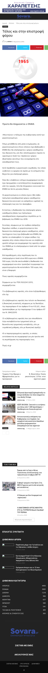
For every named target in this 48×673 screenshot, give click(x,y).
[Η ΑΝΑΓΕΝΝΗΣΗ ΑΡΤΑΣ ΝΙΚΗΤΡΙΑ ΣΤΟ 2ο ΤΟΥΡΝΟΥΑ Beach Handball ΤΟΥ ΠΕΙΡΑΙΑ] (8, 511)
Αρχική (4, 23)
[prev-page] (3, 432)
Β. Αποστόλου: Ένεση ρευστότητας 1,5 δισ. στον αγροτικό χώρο (35, 376)
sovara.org (20, 400)
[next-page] (7, 432)
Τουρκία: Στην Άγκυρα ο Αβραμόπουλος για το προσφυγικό (11, 376)
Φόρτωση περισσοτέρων (23, 520)
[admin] (3, 41)
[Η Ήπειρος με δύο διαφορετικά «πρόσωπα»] (8, 498)
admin (9, 41)
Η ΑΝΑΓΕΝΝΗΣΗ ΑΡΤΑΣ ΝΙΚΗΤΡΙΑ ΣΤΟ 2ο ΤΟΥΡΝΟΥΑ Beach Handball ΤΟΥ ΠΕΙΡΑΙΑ (30, 510)
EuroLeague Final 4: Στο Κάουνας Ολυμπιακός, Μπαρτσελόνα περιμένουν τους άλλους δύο (28, 558)
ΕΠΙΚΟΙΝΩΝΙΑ (24, 666)
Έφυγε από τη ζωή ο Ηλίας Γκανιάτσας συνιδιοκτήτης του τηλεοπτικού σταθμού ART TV (29, 472)
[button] (4, 17)
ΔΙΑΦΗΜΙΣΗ (36, 664)
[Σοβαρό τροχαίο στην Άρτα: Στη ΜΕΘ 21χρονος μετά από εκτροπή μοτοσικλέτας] (8, 486)
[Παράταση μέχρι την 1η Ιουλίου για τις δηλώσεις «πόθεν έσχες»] (8, 548)
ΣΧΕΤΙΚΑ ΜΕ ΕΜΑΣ (12, 664)
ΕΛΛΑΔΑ (11, 23)
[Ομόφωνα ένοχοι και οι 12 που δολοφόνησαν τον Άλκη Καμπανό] (8, 570)
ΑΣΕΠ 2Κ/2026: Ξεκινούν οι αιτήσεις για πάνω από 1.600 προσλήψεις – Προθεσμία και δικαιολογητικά (31, 407)
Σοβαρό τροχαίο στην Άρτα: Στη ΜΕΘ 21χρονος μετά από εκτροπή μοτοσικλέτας (30, 485)
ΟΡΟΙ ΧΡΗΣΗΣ (24, 664)
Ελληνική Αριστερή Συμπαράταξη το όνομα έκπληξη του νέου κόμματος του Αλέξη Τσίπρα (31, 395)
